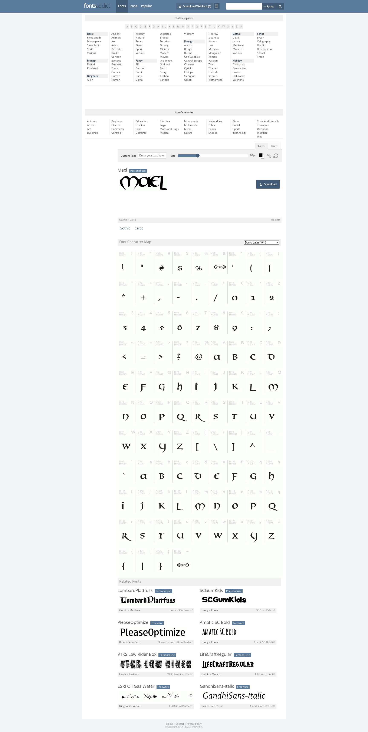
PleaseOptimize (133, 622)
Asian (114, 45)
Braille (115, 53)
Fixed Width (94, 37)
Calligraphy (263, 41)
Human (115, 79)
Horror (115, 75)
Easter (236, 72)
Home (169, 724)
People (212, 128)
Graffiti (261, 45)
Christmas (239, 64)
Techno (164, 75)
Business (116, 121)
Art (113, 41)
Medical (164, 132)
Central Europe (193, 60)
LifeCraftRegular (215, 654)
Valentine (238, 79)
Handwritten (264, 49)
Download (270, 184)
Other (211, 125)
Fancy (139, 60)
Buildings (92, 132)
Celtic (236, 37)
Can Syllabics (192, 56)
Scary (163, 72)
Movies (164, 56)
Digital (91, 64)
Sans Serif (93, 45)
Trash (260, 56)
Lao (210, 45)
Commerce (118, 128)
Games (115, 72)
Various (91, 53)
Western (189, 33)
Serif (90, 49)
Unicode (213, 72)
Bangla (188, 49)
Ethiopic (189, 72)
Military (140, 33)
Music (187, 128)
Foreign (188, 41)
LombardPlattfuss (135, 590)
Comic (139, 72)
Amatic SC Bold (215, 622)
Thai (211, 64)
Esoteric (116, 60)
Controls (116, 132)
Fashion (140, 125)
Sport (139, 49)
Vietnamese (215, 79)
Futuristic (165, 41)
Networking (215, 121)
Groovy (164, 45)
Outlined (165, 64)
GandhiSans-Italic (217, 686)
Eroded (164, 37)
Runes (139, 41)
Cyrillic (188, 68)
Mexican (213, 49)
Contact (179, 724)
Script (260, 33)
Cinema (116, 125)
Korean (212, 41)
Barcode (116, 49)
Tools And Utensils (268, 121)
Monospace (94, 41)
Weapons (262, 128)
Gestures (141, 132)
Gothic (236, 33)
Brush (260, 37)
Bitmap (91, 60)
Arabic (188, 45)
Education (141, 121)
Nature (140, 37)
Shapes (212, 132)
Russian (213, 60)
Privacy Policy (194, 724)
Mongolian (214, 53)
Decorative (239, 68)
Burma (188, 53)
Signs (139, 45)
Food (138, 128)
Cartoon (116, 56)
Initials (236, 41)
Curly (139, 75)
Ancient (115, 33)
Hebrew (213, 33)
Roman (212, 56)
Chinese (189, 64)
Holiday (237, 60)
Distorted (165, 33)
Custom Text (128, 155)
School (261, 53)
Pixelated (92, 68)
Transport (263, 125)
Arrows (91, 125)
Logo (163, 125)
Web (259, 136)
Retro (163, 68)
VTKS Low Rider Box (137, 654)
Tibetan (212, 68)
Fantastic (116, 64)
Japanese (213, 37)
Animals (116, 37)
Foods (114, 68)
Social (236, 125)
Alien (90, 79)
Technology (239, 132)
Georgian (189, 75)
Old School (166, 60)
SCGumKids (211, 590)
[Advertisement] (184, 97)
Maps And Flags (169, 128)
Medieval (238, 45)
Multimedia (191, 125)
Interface (165, 121)
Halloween (239, 75)
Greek (187, 79)
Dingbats (92, 75)
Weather (262, 132)
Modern (164, 53)
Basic (90, 33)
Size (173, 155)
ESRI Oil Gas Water (136, 686)
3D (137, 64)
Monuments (191, 121)
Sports (236, 128)
